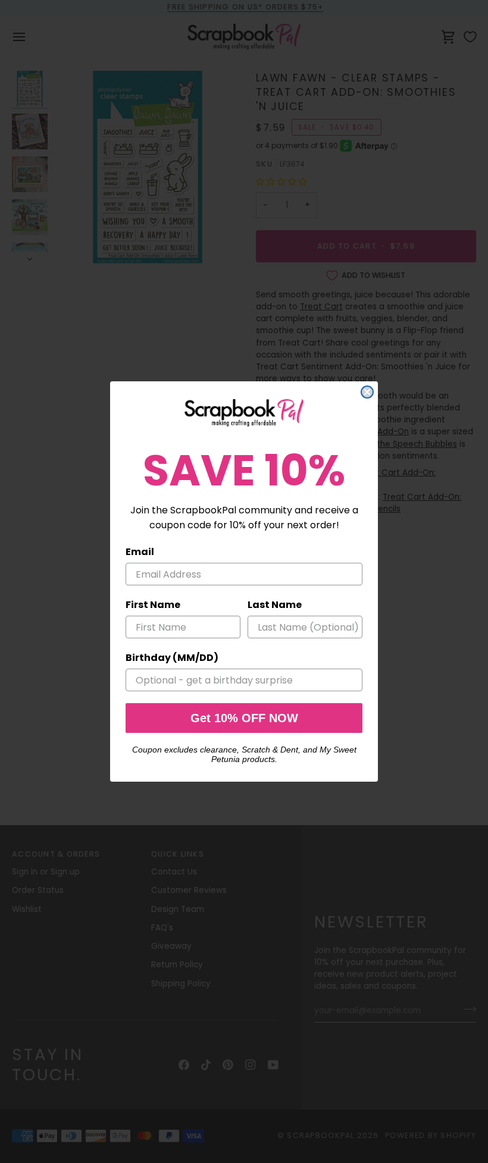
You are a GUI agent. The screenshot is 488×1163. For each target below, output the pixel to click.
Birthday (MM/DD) (172, 657)
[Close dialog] (367, 392)
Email (140, 552)
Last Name (275, 605)
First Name (153, 605)
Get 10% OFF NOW (244, 718)
